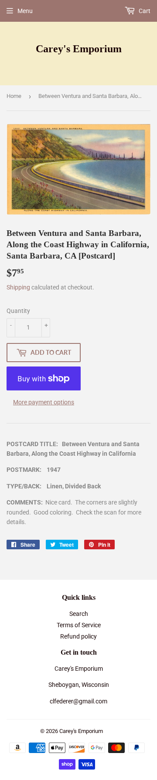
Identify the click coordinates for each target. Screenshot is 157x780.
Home (14, 96)
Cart (143, 10)
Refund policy (78, 636)
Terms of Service (79, 625)
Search (78, 613)
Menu (25, 10)
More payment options (43, 402)
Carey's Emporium (79, 48)
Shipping (18, 287)
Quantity (18, 310)
